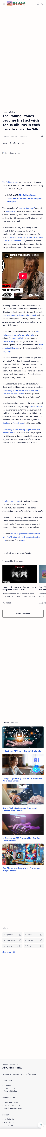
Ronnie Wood (8, 341)
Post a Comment (23, 614)
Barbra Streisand (36, 406)
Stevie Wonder (19, 335)
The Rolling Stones (10, 182)
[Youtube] (24, 1074)
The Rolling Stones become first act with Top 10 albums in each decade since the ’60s (21, 536)
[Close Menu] (43, 1127)
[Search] (42, 3)
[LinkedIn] (32, 1074)
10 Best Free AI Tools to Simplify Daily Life (21, 751)
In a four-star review (11, 501)
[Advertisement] (23, 32)
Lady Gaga (6, 351)
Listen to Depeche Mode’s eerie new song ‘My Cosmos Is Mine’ (19, 588)
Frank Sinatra (18, 423)
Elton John (30, 335)
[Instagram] (15, 1074)
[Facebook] (6, 1074)
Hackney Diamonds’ (26, 208)
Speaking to (16, 338)
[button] (38, 3)
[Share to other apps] (22, 143)
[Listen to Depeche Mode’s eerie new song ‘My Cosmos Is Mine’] (19, 574)
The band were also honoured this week (19, 315)
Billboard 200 (11, 211)
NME (23, 540)
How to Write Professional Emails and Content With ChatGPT (19, 809)
